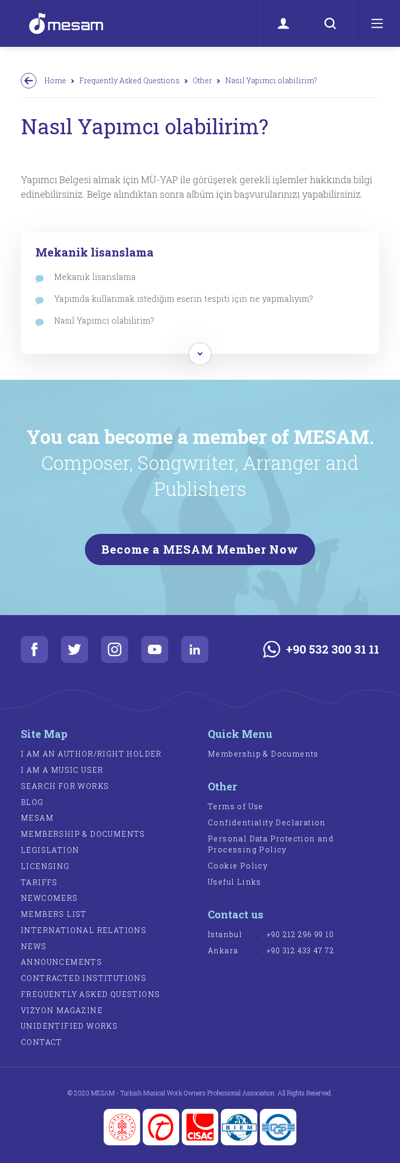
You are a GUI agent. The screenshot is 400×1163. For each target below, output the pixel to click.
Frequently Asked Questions (129, 80)
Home (55, 80)
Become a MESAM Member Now (200, 549)
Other (202, 80)
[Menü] (376, 23)
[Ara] (329, 23)
